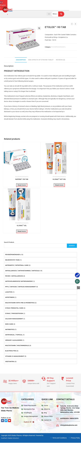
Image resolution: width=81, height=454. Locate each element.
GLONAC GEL (22, 226)
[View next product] (75, 24)
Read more (22, 185)
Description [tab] (21, 60)
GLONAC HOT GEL (59, 179)
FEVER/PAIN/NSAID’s (58, 47)
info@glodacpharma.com (68, 425)
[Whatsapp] (77, 281)
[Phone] (77, 275)
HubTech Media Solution (10, 438)
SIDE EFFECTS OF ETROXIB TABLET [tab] (40, 60)
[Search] (61, 14)
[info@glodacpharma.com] (57, 425)
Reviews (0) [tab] (60, 60)
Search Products (9, 242)
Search (72, 246)
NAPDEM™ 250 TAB (21, 179)
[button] (39, 28)
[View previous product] (71, 24)
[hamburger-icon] (49, 14)
